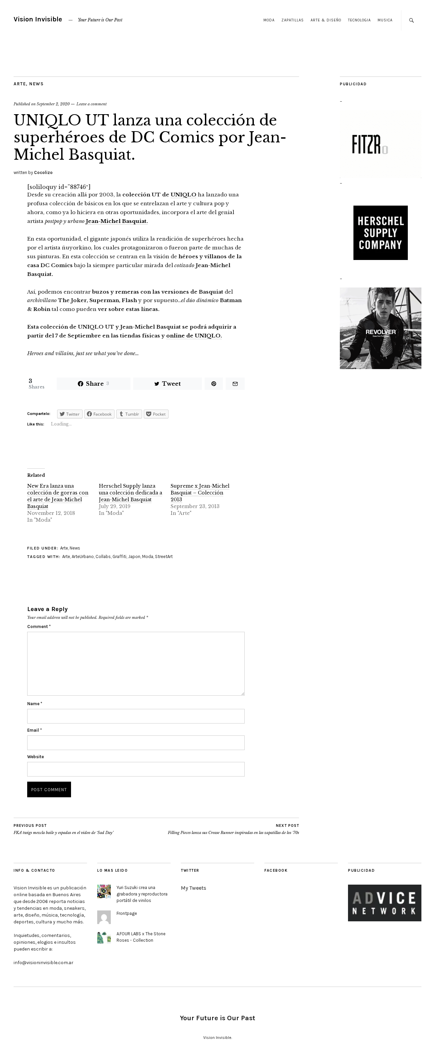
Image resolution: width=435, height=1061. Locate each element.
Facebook (276, 870)
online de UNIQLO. (194, 335)
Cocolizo (43, 172)
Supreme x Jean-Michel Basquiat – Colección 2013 (200, 493)
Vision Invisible (38, 19)
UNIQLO (183, 194)
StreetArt (164, 556)
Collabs (103, 556)
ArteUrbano (83, 556)
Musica (385, 20)
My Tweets (193, 888)
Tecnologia (359, 20)
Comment (39, 626)
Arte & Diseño (326, 20)
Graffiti (119, 556)
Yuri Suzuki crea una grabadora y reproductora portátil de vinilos (142, 894)
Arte (20, 83)
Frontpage (127, 913)
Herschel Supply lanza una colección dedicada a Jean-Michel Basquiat (130, 493)
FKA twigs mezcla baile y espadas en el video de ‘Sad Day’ (64, 829)
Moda (269, 20)
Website (35, 756)
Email (34, 730)
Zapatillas (292, 20)
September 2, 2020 (53, 104)
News (36, 83)
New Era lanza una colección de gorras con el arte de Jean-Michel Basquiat (57, 496)
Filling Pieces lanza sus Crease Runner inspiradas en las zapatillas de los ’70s (233, 829)
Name (34, 703)
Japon (134, 556)
